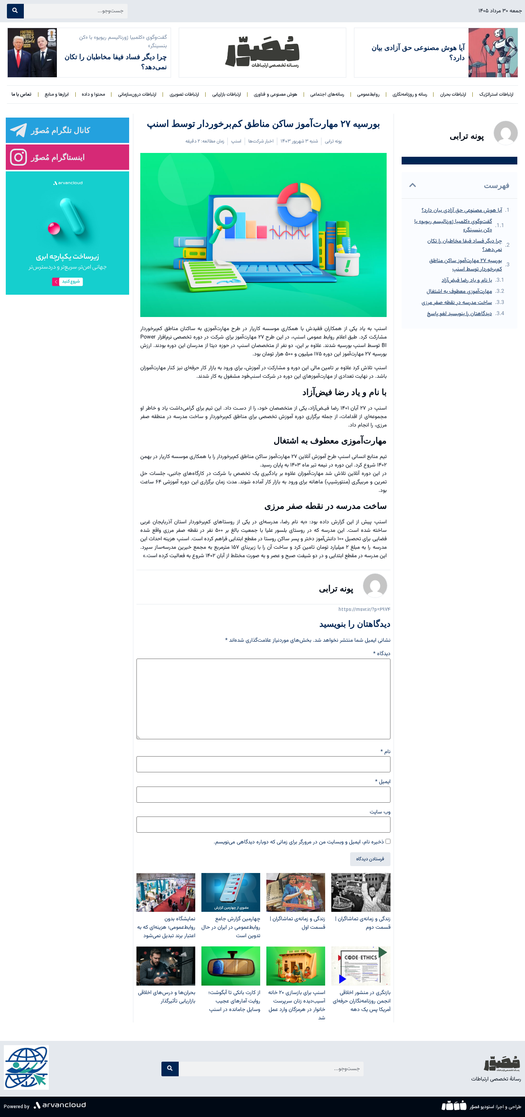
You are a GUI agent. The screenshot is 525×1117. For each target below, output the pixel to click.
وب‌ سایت (380, 812)
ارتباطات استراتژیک (496, 94)
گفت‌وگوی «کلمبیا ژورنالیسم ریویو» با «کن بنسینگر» (453, 225)
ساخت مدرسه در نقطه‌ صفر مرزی (457, 303)
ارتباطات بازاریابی (226, 94)
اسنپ (236, 141)
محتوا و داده (93, 94)
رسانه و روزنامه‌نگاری (409, 94)
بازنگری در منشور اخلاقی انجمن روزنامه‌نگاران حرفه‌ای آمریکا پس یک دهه (361, 1001)
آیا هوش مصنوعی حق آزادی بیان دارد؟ (462, 210)
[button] (412, 185)
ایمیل (382, 782)
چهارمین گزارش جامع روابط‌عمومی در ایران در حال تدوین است (230, 927)
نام (385, 752)
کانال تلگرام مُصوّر (60, 130)
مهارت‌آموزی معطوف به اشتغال (459, 291)
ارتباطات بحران (453, 94)
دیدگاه (381, 654)
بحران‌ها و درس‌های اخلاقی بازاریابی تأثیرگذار (166, 997)
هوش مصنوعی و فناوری (275, 94)
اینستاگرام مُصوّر (58, 157)
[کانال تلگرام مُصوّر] (18, 130)
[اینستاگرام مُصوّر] (18, 157)
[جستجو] (15, 11)
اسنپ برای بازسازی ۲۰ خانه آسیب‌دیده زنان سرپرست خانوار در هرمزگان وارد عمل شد (296, 1005)
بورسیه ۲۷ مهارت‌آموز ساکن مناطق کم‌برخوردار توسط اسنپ (465, 265)
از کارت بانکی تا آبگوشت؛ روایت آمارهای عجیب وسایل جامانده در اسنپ (234, 1001)
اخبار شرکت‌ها (261, 141)
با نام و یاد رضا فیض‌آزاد (467, 280)
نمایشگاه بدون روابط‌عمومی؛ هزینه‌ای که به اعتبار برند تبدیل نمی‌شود (166, 927)
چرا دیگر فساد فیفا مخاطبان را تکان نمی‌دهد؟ (464, 245)
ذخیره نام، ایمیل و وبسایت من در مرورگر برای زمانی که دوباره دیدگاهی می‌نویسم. (299, 842)
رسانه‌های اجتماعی (327, 94)
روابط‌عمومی (368, 94)
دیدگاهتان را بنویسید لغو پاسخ (459, 314)
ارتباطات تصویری (184, 94)
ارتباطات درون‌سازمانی (137, 94)
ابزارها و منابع (57, 94)
